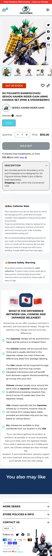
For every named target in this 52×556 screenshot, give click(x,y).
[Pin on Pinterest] (48, 38)
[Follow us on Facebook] (23, 535)
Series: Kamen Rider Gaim (28, 107)
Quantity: (7, 134)
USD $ (6, 528)
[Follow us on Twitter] (17, 535)
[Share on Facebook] (48, 31)
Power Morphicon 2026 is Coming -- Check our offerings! (26, 2)
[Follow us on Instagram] (28, 535)
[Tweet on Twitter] (48, 25)
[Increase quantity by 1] (27, 134)
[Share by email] (48, 45)
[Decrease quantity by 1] (17, 134)
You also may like (26, 477)
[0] (4, 9)
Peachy (20, 551)
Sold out (26, 146)
